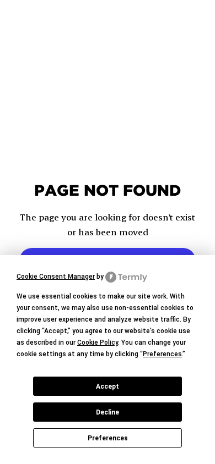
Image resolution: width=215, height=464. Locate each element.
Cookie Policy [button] (97, 342)
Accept (107, 386)
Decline (107, 412)
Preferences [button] (162, 354)
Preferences (108, 438)
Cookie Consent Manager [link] (56, 276)
